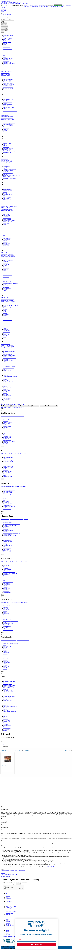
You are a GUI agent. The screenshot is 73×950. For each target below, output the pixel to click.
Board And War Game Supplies (10, 305)
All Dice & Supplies (5, 640)
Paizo (4, 57)
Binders (5, 265)
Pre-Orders (5, 389)
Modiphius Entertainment (9, 63)
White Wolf (6, 61)
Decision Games (7, 143)
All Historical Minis (5, 561)
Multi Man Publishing (8, 148)
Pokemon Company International (10, 283)
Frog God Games (7, 62)
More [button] (2, 741)
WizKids (5, 192)
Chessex (5, 333)
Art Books (5, 359)
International (8, 898)
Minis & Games (4, 25)
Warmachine (6, 170)
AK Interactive (6, 332)
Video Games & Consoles (9, 366)
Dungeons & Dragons (8, 35)
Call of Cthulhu (6, 39)
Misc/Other (5, 380)
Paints (4, 224)
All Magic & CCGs (5, 602)
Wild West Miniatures (8, 176)
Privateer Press (6, 195)
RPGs (2, 21)
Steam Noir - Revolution (7, 765)
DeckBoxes (6, 268)
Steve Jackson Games (8, 100)
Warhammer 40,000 (7, 166)
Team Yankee (6, 216)
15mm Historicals (7, 218)
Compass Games (7, 149)
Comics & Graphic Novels (9, 351)
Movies (5, 369)
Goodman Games (7, 59)
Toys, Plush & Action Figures (10, 376)
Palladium (5, 64)
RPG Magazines (7, 42)
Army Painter (6, 330)
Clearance (5, 394)
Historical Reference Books (9, 358)
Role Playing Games (5, 405)
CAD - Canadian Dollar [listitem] (31, 6)
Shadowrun (6, 40)
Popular (5, 386)
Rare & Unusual (7, 388)
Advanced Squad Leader (9, 123)
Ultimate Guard (6, 334)
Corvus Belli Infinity (8, 173)
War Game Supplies (7, 126)
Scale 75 (5, 337)
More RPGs (6, 443)
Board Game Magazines (8, 81)
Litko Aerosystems (7, 335)
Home (4, 745)
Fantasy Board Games (8, 85)
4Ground (5, 193)
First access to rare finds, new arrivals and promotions (15, 882)
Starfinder (5, 43)
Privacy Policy (9, 901)
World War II (6, 129)
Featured (5, 393)
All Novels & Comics (8, 360)
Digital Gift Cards (7, 370)
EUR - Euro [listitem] (40, 6)
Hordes (11, 170)
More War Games (7, 509)
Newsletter (8, 923)
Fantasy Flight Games (8, 99)
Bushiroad (5, 289)
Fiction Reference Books (9, 355)
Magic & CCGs (4, 28)
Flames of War (6, 215)
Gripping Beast (6, 243)
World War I (6, 128)
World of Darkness (7, 38)
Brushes (5, 309)
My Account (35, 5)
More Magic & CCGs (8, 630)
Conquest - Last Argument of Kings (11, 175)
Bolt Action (6, 214)
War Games (3, 24)
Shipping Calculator (9, 910)
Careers (7, 919)
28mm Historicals (7, 219)
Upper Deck (6, 287)
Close (2, 869)
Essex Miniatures (7, 238)
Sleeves (5, 266)
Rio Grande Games (7, 102)
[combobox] (7, 17)
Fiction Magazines (7, 354)
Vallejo (5, 328)
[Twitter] (10, 936)
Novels (5, 352)
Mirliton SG (6, 246)
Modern (5, 130)
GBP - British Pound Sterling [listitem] (49, 6)
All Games (3, 11)
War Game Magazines (8, 125)
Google (7, 930)
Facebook (8, 934)
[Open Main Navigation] (1, 13)
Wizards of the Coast (8, 58)
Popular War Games (7, 124)
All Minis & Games (5, 519)
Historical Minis (4, 27)
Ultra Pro (5, 329)
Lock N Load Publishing (9, 150)
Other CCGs (6, 264)
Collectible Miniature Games (9, 169)
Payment (7, 897)
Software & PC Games (8, 368)
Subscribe (36, 944)
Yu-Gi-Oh (5, 263)
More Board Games (7, 476)
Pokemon (5, 261)
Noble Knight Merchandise (9, 381)
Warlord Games (6, 239)
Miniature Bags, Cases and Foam (10, 221)
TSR (4, 55)
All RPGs (3, 416)
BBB (7, 933)
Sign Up (18, 884)
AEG (4, 108)
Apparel (5, 379)
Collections (3, 10)
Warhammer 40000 (7, 522)
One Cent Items (6, 398)
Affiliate (7, 920)
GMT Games (6, 145)
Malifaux (5, 174)
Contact (30, 5)
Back (2, 408)
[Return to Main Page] (1, 410)
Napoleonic (6, 132)
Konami (5, 284)
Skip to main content (5, 1)
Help (7, 893)
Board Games (4, 22)
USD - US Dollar (58, 5)
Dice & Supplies (4, 30)
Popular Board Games (8, 79)
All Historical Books (8, 361)
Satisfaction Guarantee (11, 911)
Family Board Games (8, 87)
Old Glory (5, 240)
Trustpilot (8, 931)
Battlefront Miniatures (8, 237)
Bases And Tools (7, 307)
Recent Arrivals (6, 390)
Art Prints (5, 375)
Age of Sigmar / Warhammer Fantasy (11, 167)
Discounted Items (7, 395)
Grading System (9, 913)
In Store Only (6, 399)
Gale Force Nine (7, 199)
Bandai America (7, 288)
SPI (4, 144)
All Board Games (4, 453)
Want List (40, 5)
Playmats (5, 269)
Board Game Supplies (8, 83)
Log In (44, 5)
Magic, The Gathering (8, 260)
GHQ (4, 235)
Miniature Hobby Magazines (9, 178)
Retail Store (25, 5)
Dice (4, 44)
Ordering (8, 896)
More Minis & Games (8, 552)
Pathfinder (5, 36)
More (2, 31)
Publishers (21, 416)
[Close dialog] (56, 920)
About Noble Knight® (11, 906)
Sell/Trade (3, 7)
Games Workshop (7, 189)
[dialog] (36, 838)
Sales (4, 396)
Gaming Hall (3, 9)
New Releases (6, 391)
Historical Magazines (8, 356)
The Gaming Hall (9, 404)
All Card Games (7, 80)
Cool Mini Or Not (7, 104)
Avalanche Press (7, 152)
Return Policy (9, 908)
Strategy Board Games (8, 84)
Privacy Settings (9, 900)
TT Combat (6, 198)
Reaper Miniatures (7, 190)
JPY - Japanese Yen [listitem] (61, 6)
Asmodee (5, 103)
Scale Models (6, 223)
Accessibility (8, 914)
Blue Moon (6, 244)
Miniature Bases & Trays (9, 220)
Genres (5, 400)
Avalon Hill (6, 147)
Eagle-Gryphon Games (8, 107)
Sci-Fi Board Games (8, 88)
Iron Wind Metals (7, 197)
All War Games (4, 486)
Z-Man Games (6, 106)
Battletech (5, 171)
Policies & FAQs (9, 907)
